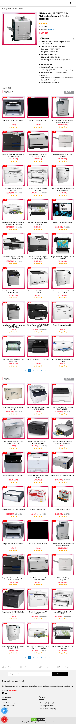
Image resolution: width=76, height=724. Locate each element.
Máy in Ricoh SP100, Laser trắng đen (13, 509)
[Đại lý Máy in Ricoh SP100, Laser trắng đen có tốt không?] (13, 496)
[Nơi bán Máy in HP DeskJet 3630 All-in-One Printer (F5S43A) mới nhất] (62, 346)
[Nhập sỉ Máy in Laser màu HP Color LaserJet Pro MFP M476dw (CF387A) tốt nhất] (13, 277)
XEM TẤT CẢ (69, 92)
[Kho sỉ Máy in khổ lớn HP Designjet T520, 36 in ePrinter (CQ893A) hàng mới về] (62, 243)
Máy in (7, 379)
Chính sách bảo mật (9, 706)
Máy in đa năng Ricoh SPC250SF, (13, 475)
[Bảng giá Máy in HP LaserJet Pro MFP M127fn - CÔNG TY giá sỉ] (38, 312)
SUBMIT (59, 674)
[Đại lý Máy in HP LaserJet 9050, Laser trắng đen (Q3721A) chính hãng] (62, 141)
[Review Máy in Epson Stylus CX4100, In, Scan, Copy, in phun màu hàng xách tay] (62, 428)
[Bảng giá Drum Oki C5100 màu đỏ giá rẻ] (62, 496)
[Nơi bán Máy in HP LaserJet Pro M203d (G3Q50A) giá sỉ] (62, 312)
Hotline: (10, 690)
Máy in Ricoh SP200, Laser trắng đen (62, 475)
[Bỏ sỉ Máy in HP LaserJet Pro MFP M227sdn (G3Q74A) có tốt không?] (13, 175)
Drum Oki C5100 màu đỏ (62, 509)
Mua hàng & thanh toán (47, 706)
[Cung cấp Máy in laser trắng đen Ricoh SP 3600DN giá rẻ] (38, 462)
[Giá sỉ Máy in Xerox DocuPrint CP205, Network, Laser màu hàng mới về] (38, 428)
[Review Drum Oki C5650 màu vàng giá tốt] (38, 496)
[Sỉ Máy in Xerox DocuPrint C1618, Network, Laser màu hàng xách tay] (13, 428)
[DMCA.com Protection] (38, 719)
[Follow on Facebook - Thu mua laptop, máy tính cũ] (3, 693)
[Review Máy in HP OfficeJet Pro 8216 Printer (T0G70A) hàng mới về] (38, 346)
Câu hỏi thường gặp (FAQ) (48, 708)
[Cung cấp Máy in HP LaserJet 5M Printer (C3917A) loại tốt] (38, 107)
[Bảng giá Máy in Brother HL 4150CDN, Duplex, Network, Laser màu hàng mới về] (13, 599)
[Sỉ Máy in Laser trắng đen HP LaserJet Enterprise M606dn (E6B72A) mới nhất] (62, 277)
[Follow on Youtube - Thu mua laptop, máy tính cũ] (6, 693)
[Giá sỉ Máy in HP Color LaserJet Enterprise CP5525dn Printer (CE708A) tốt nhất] (13, 141)
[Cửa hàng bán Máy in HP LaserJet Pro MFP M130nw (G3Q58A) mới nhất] (38, 175)
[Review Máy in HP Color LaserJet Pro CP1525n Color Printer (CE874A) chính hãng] (38, 141)
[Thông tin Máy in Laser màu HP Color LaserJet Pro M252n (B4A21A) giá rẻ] (38, 277)
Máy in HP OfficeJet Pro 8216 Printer (38, 359)
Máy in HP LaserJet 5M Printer (38, 120)
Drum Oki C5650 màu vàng (38, 509)
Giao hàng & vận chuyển (47, 703)
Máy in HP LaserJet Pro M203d (62, 325)
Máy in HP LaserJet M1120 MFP (13, 120)
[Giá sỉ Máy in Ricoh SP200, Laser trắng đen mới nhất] (62, 462)
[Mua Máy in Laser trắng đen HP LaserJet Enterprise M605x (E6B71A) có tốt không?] (62, 175)
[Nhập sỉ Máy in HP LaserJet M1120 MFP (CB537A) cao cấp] (13, 107)
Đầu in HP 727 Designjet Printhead (62, 222)
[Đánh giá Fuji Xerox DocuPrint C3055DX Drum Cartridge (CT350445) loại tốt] (13, 394)
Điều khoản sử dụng (9, 703)
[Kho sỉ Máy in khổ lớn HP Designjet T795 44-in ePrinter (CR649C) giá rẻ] (38, 209)
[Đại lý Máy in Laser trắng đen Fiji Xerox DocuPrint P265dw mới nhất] (62, 394)
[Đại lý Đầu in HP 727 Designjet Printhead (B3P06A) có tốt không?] (62, 209)
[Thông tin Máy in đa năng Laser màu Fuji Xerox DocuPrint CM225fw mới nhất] (38, 394)
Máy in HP (51, 29)
